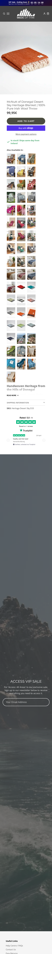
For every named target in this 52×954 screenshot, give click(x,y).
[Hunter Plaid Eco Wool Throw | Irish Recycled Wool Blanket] (32, 236)
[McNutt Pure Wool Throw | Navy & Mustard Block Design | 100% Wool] (32, 172)
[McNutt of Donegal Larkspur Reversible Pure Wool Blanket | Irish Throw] (22, 365)
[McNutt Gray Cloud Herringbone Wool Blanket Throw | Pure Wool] (32, 352)
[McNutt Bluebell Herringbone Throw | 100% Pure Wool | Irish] (11, 172)
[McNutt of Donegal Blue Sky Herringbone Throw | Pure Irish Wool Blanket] (32, 365)
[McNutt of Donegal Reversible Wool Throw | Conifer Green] (11, 236)
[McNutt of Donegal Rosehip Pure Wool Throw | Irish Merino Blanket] (22, 211)
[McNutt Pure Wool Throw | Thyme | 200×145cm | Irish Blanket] (32, 159)
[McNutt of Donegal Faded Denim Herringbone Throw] (11, 249)
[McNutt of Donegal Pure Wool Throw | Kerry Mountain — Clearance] (32, 339)
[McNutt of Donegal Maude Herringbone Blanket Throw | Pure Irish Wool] (22, 313)
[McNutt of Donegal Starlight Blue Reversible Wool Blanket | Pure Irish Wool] (11, 326)
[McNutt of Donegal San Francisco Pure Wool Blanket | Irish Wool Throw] (11, 185)
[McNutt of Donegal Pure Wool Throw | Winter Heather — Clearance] (22, 339)
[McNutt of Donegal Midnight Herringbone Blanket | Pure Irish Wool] (11, 339)
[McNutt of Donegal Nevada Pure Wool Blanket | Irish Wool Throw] (32, 249)
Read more (11, 395)
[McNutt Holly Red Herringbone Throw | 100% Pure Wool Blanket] (22, 224)
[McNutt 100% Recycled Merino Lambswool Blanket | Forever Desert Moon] (11, 159)
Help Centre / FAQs (14, 945)
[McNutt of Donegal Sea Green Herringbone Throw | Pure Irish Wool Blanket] (22, 352)
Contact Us (11, 949)
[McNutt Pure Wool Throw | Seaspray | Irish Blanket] (22, 198)
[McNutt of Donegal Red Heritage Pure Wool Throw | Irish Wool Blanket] (22, 288)
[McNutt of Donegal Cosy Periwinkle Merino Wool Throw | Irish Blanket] (32, 275)
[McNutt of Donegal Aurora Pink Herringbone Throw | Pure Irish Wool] (11, 224)
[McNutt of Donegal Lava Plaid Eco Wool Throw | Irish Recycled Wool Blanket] (32, 185)
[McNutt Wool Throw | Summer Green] (22, 249)
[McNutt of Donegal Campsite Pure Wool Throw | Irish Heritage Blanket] (32, 211)
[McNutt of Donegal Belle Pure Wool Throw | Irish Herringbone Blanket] (11, 365)
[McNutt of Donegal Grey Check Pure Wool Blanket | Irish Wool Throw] (22, 300)
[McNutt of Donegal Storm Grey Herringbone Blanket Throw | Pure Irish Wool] (11, 313)
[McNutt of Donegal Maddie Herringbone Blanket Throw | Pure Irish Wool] (22, 326)
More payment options (26, 134)
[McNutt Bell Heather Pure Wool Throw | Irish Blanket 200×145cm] (11, 211)
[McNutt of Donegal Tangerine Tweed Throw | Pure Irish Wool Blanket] (32, 313)
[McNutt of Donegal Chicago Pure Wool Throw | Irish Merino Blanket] (11, 262)
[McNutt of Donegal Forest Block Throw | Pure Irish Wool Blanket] (22, 262)
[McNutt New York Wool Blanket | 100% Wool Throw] (32, 198)
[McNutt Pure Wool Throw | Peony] (22, 236)
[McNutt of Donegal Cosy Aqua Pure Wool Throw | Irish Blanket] (32, 326)
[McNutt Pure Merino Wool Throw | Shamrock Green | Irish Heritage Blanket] (11, 198)
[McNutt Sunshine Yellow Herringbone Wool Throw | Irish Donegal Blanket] (22, 172)
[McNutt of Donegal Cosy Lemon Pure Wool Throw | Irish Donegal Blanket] (11, 300)
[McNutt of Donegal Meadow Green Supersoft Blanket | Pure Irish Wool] (32, 224)
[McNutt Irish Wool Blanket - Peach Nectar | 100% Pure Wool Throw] (32, 300)
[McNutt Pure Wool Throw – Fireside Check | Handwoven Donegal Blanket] (11, 288)
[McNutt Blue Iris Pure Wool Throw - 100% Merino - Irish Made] (32, 262)
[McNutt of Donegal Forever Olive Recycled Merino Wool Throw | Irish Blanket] (22, 185)
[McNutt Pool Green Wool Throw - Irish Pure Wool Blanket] (32, 288)
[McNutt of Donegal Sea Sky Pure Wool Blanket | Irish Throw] (22, 159)
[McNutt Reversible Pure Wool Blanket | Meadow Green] (11, 352)
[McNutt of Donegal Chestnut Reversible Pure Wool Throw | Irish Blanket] (11, 275)
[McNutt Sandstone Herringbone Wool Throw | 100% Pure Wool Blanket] (11, 377)
